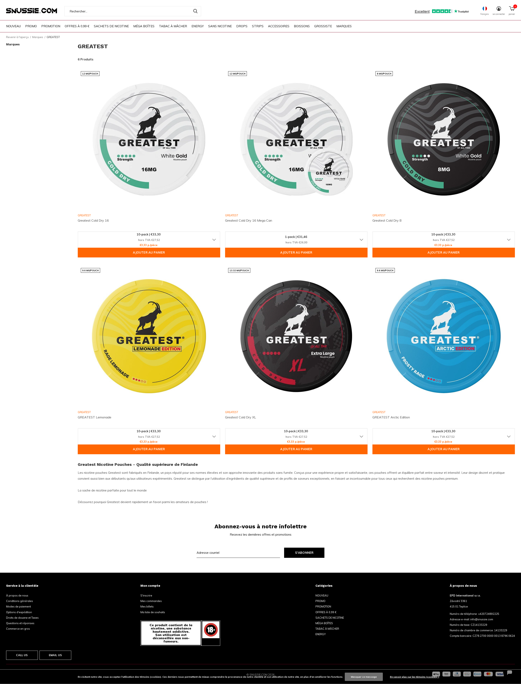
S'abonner (304, 553)
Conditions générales (19, 601)
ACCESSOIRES (278, 26)
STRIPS (258, 26)
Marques (344, 26)
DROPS (241, 26)
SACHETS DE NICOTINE (111, 26)
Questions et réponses (20, 623)
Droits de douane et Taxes (22, 617)
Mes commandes (151, 601)
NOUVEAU (13, 26)
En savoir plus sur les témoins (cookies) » (414, 676)
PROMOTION (50, 26)
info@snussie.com (481, 619)
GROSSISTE (323, 26)
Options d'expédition (19, 612)
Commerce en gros (18, 628)
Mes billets (147, 606)
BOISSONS (302, 26)
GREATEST (84, 215)
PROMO (31, 26)
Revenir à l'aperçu (17, 37)
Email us (55, 655)
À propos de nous (17, 595)
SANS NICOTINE (220, 26)
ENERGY (198, 26)
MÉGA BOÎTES (143, 26)
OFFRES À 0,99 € (77, 26)
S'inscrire (146, 595)
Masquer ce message (364, 676)
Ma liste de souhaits (152, 612)
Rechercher (195, 11)
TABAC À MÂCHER (173, 26)
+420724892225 (488, 613)
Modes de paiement (18, 606)
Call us (22, 655)
